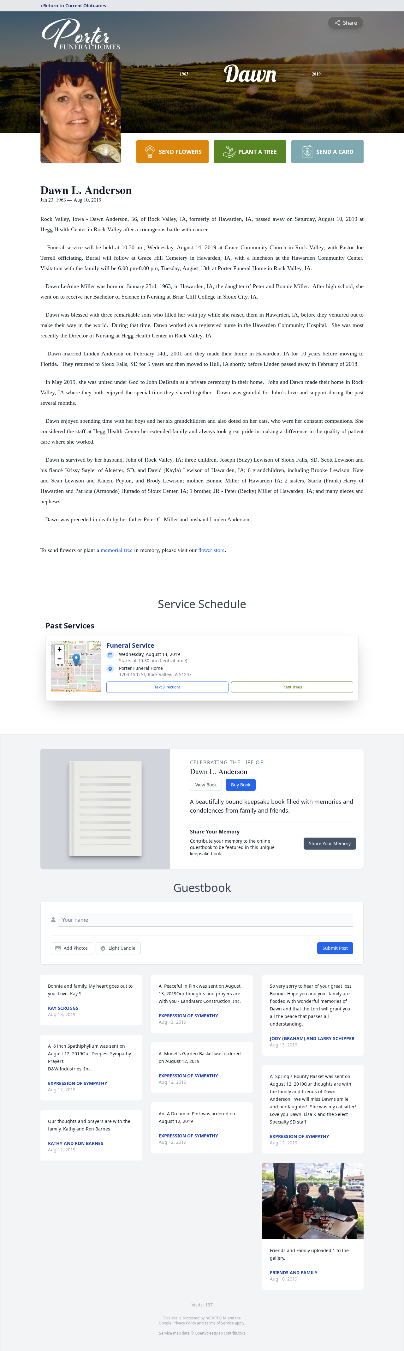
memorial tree (117, 550)
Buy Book (240, 785)
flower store (211, 550)
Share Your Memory (330, 843)
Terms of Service (219, 1323)
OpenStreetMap (209, 1333)
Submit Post (335, 948)
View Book (206, 785)
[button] (76, 659)
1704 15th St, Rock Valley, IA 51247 (155, 674)
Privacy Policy (184, 1323)
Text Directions (167, 687)
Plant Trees (292, 687)
